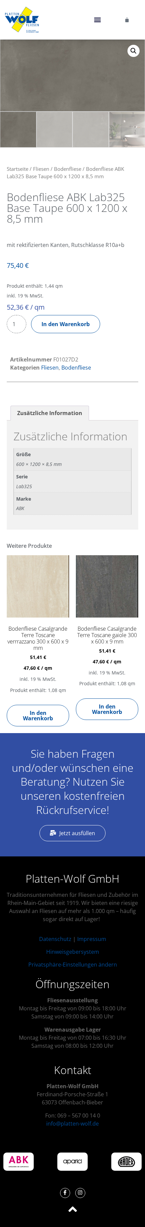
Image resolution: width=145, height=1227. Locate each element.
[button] (97, 19)
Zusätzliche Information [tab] (49, 413)
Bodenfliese (67, 168)
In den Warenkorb (65, 324)
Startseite (17, 168)
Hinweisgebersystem (72, 951)
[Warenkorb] (127, 20)
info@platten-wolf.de (72, 1123)
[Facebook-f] (65, 1193)
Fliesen (41, 168)
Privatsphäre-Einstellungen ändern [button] (72, 964)
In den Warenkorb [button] (38, 715)
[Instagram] (80, 1193)
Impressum (91, 939)
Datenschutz (55, 939)
